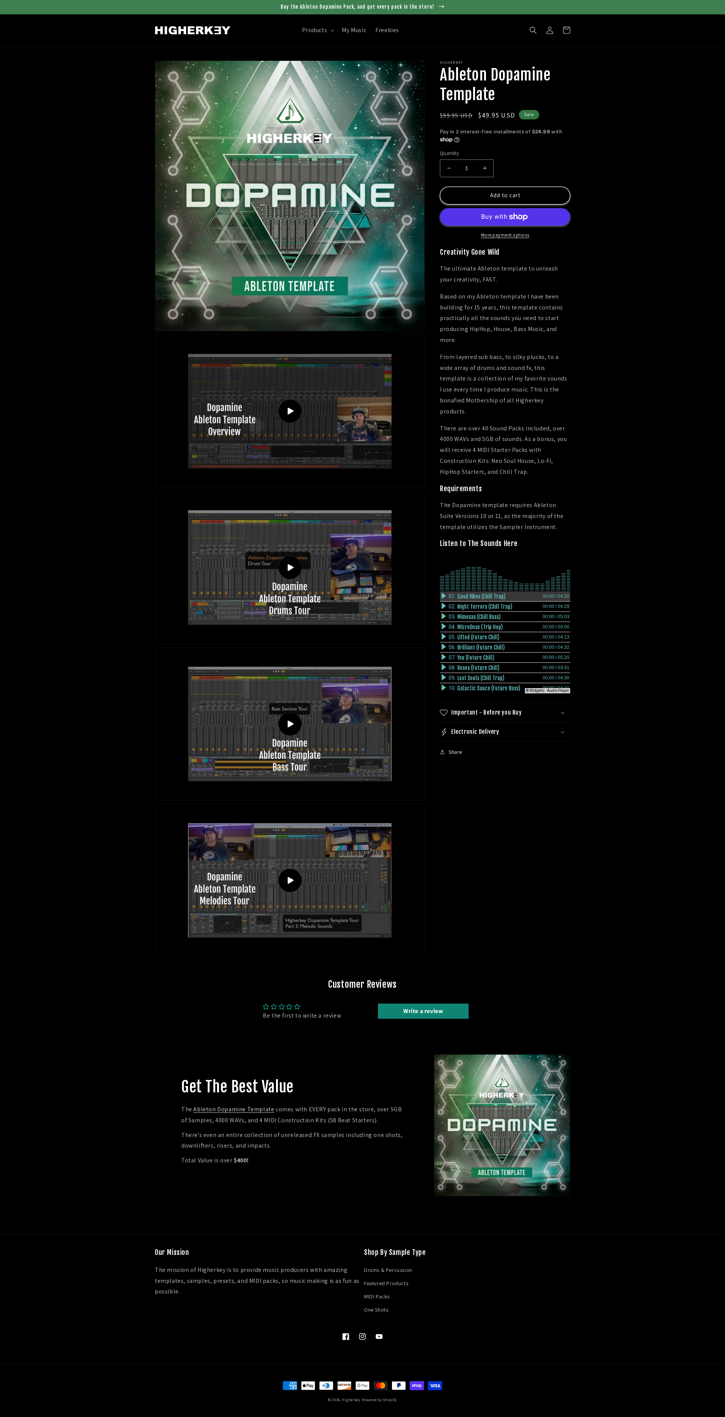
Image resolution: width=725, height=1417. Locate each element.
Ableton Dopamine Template (233, 1109)
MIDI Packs (377, 1296)
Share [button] (455, 752)
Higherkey (351, 1399)
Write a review (423, 1011)
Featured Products (386, 1283)
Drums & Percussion (388, 1270)
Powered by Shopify (379, 1399)
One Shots (376, 1309)
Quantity (449, 153)
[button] (318, 30)
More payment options (505, 235)
